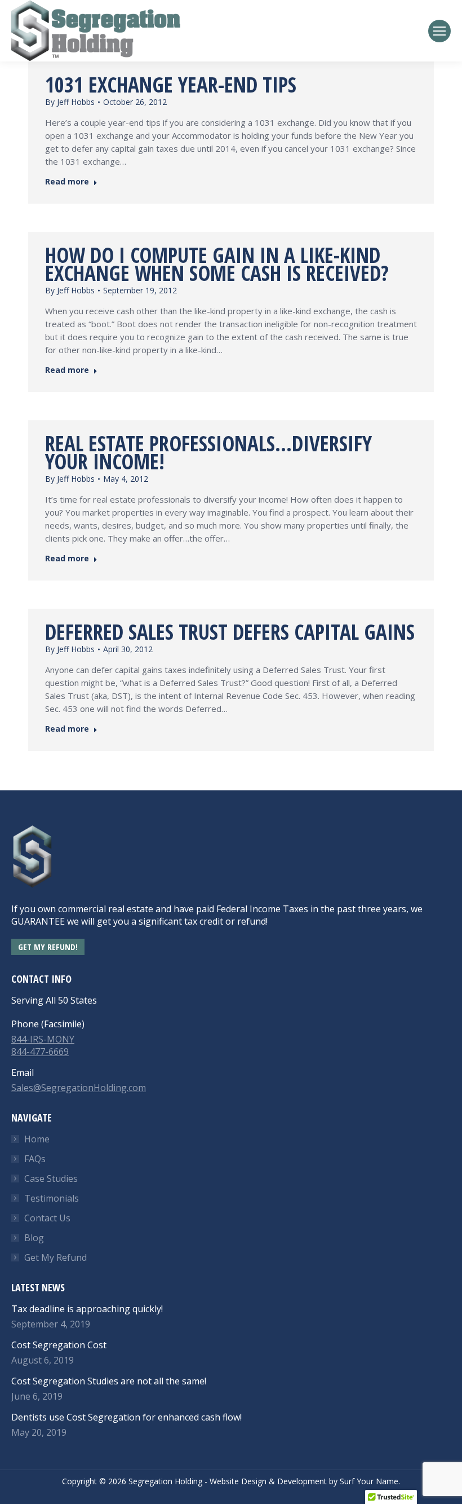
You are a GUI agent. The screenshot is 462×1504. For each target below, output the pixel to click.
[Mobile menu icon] (439, 31)
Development (302, 1481)
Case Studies (51, 1178)
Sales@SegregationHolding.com (78, 1087)
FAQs (35, 1159)
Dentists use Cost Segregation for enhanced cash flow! (126, 1417)
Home (37, 1139)
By (70, 101)
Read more (67, 182)
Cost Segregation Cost (58, 1345)
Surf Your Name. (370, 1481)
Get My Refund (55, 1257)
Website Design (238, 1481)
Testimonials (51, 1198)
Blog (34, 1238)
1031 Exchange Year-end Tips (170, 84)
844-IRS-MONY (42, 1039)
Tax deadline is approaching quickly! (87, 1309)
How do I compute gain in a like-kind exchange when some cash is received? (217, 263)
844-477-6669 (40, 1051)
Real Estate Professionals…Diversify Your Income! (208, 452)
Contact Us (47, 1218)
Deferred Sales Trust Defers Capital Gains (230, 631)
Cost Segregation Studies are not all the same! (108, 1381)
